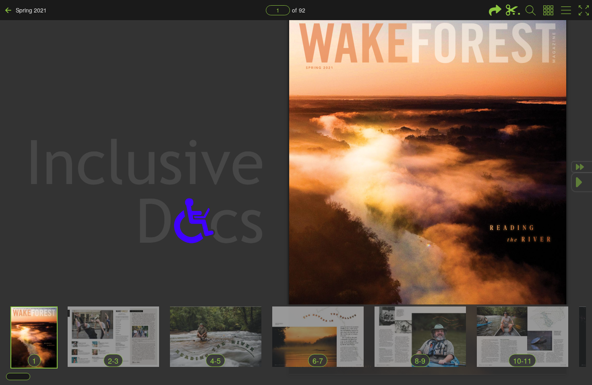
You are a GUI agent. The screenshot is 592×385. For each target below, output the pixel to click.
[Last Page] (582, 167)
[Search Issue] (530, 10)
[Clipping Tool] (513, 10)
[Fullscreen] (583, 10)
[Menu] (566, 10)
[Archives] (548, 10)
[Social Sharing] (495, 10)
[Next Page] (582, 182)
